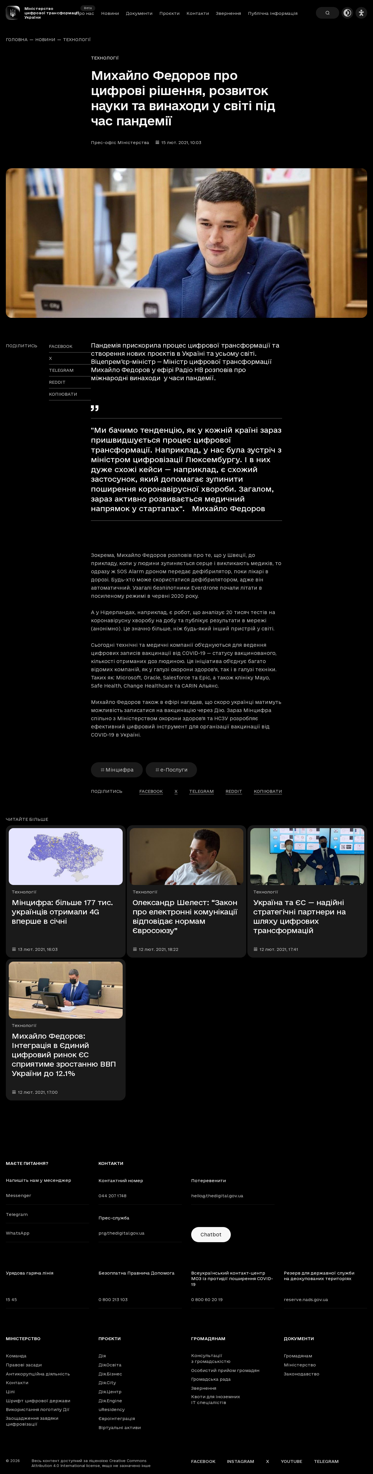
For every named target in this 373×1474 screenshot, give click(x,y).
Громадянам (208, 1338)
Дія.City (107, 1382)
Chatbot (210, 1234)
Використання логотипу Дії (38, 1409)
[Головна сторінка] (15, 13)
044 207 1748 (112, 1195)
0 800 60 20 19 (207, 1299)
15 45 (11, 1299)
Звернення (228, 13)
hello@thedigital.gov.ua (217, 1195)
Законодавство (301, 1373)
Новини (110, 13)
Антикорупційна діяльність (38, 1373)
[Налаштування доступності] (361, 13)
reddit (57, 382)
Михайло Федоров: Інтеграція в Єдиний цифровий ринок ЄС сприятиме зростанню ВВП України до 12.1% (64, 1054)
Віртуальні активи (119, 1427)
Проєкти (169, 13)
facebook (61, 346)
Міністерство (23, 1338)
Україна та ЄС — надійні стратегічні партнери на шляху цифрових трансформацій (299, 916)
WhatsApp (17, 1233)
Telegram (17, 1214)
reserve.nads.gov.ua (306, 1299)
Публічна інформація (273, 13)
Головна (17, 39)
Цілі (10, 1391)
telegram (61, 370)
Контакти (197, 13)
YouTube (291, 1461)
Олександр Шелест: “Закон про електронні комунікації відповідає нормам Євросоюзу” (185, 916)
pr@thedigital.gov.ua (121, 1233)
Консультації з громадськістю (211, 1358)
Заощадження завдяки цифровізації (32, 1421)
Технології (77, 39)
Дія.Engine (110, 1400)
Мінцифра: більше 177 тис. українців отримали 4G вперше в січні (62, 911)
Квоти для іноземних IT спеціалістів (215, 1399)
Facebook (203, 1461)
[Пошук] (327, 13)
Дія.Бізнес (110, 1373)
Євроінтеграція (116, 1418)
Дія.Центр (110, 1391)
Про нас (84, 13)
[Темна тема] (347, 13)
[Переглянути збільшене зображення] (186, 243)
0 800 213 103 (113, 1299)
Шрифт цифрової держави (38, 1400)
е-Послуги (174, 769)
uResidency (111, 1409)
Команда (16, 1355)
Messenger (18, 1195)
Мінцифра (119, 769)
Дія (102, 1355)
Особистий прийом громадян (225, 1370)
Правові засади (24, 1364)
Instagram (240, 1461)
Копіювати (63, 394)
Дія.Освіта (110, 1364)
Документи (139, 13)
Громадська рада (211, 1379)
